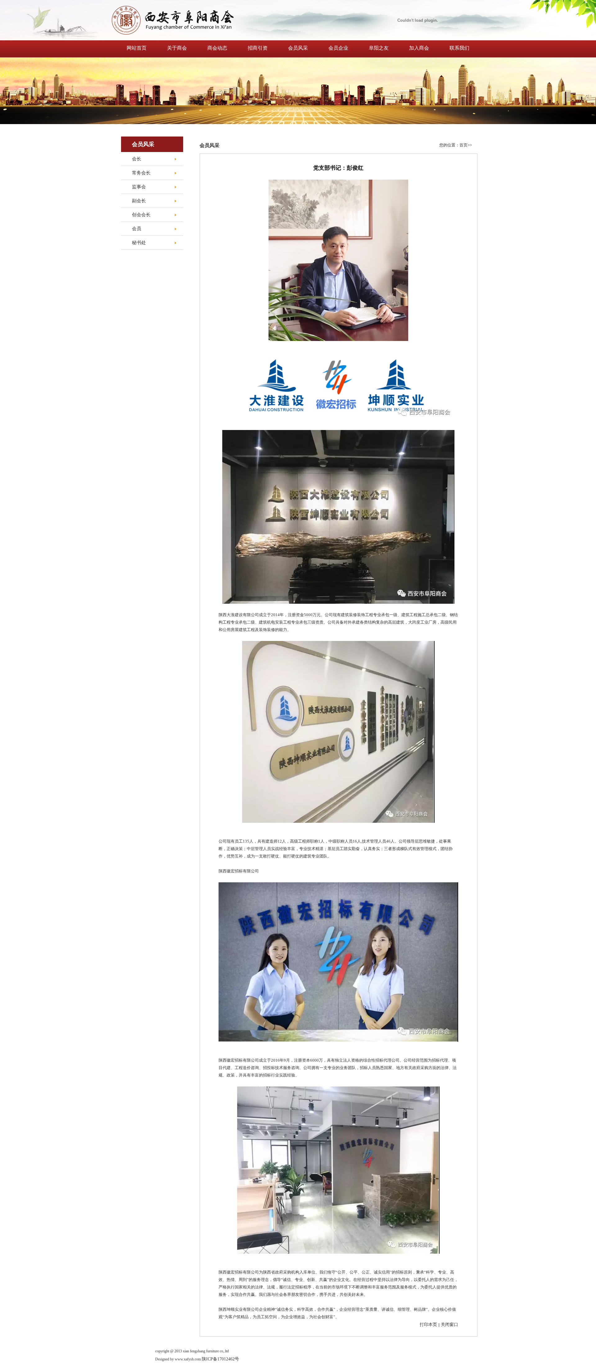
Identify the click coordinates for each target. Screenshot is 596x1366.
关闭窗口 (449, 1324)
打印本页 (428, 1324)
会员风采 (298, 48)
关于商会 (177, 48)
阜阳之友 (379, 48)
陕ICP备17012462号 (220, 1359)
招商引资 (258, 48)
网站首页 (137, 48)
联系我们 (459, 48)
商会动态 (217, 48)
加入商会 (419, 48)
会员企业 (338, 48)
